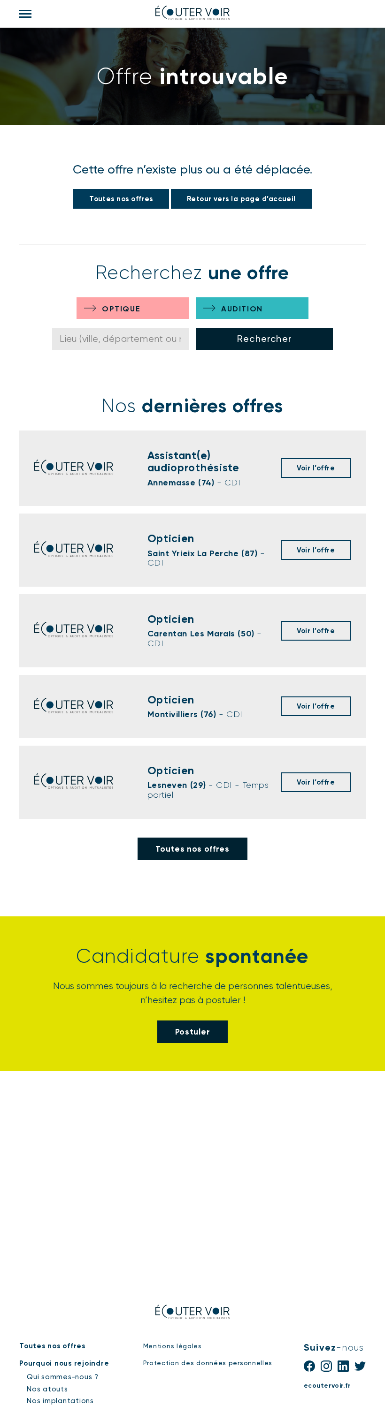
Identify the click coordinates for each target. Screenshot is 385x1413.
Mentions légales (172, 1346)
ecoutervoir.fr (327, 1386)
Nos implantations (60, 1401)
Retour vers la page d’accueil (241, 199)
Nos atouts (47, 1389)
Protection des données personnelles (208, 1363)
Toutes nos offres (121, 199)
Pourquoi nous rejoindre (64, 1363)
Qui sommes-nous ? (63, 1377)
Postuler (192, 1031)
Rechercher (264, 338)
